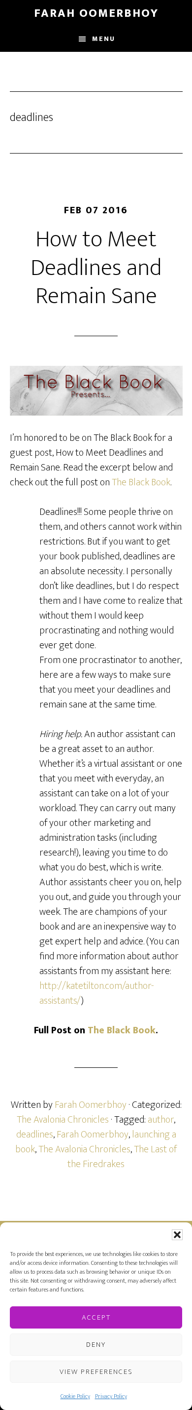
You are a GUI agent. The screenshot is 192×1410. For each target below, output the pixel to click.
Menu (103, 38)
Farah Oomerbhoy (96, 13)
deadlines (34, 1134)
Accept (96, 1317)
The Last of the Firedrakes (122, 1157)
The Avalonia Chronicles (63, 1119)
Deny (96, 1344)
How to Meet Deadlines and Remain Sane (96, 268)
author (161, 1119)
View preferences (96, 1372)
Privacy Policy (111, 1396)
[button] (177, 1235)
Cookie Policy (75, 1396)
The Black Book (141, 482)
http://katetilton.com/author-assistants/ (96, 993)
